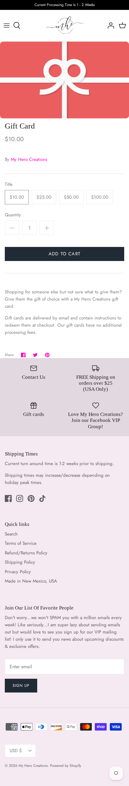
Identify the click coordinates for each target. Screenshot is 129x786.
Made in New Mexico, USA (31, 581)
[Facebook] (8, 498)
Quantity (13, 215)
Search (11, 534)
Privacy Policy (18, 571)
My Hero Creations (29, 159)
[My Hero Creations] (64, 25)
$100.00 (99, 197)
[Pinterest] (31, 498)
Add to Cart (64, 254)
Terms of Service (21, 543)
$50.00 (71, 197)
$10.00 (17, 197)
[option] (64, 80)
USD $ (16, 750)
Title (9, 184)
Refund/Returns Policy (26, 553)
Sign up (21, 685)
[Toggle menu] (6, 25)
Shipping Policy (20, 562)
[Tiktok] (42, 498)
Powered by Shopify (65, 765)
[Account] (109, 25)
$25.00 (44, 197)
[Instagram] (19, 498)
